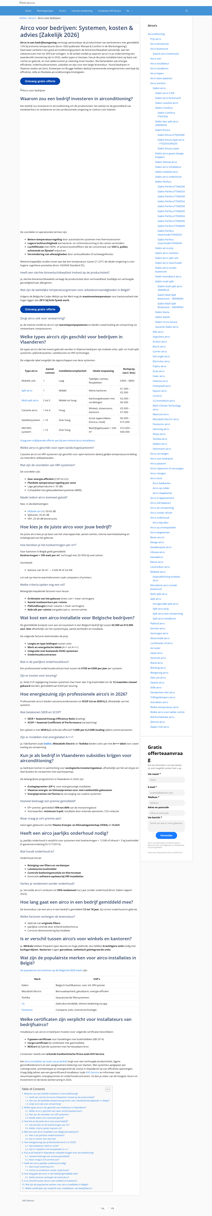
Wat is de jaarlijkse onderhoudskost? (46, 1135)
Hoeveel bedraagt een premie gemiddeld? (49, 1156)
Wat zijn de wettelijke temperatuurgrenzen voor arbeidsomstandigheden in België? (69, 1100)
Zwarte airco (157, 682)
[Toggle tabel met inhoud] (106, 1089)
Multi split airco (158, 594)
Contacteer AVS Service (109, 10)
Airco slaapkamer (162, 493)
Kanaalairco (156, 557)
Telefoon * (153, 797)
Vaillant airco (160, 443)
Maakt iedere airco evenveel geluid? (46, 1117)
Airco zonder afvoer (161, 512)
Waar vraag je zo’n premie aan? (44, 1159)
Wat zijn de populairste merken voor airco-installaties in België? (56, 1184)
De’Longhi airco (161, 356)
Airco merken (158, 83)
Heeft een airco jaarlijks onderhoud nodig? (45, 1163)
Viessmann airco (162, 448)
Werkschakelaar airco (162, 717)
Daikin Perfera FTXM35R (171, 206)
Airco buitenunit (159, 48)
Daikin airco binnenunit (168, 98)
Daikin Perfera (163, 181)
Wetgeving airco (159, 672)
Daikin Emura (162, 130)
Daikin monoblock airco (168, 276)
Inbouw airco (157, 552)
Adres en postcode (158, 807)
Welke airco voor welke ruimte (167, 712)
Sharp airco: (159, 434)
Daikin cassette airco (166, 103)
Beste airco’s (157, 537)
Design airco (157, 542)
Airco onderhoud (159, 517)
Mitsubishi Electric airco (166, 419)
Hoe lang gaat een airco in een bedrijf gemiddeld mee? (51, 1173)
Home (28, 10)
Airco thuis (156, 478)
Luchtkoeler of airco (161, 643)
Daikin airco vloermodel (168, 262)
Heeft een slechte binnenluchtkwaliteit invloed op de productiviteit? (62, 1097)
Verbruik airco (158, 658)
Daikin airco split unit (166, 258)
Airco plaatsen (158, 463)
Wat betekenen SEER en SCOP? (44, 1145)
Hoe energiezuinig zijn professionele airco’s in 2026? (50, 1142)
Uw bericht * (155, 817)
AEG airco (158, 331)
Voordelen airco (159, 702)
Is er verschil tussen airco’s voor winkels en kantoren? (50, 1180)
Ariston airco (160, 341)
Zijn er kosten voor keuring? (42, 1138)
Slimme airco (157, 722)
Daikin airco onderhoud (168, 176)
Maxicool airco (161, 414)
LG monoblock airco (164, 400)
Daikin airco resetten (166, 253)
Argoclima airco (161, 336)
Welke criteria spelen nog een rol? (45, 1128)
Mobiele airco (35, 511)
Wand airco (156, 662)
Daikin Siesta (162, 312)
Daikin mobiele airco (166, 171)
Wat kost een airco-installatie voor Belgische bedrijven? (51, 1131)
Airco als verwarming (162, 507)
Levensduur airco (160, 566)
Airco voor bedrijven (161, 458)
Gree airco (158, 371)
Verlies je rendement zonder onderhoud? (49, 1170)
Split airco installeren (164, 618)
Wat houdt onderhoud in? (41, 1166)
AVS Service (92, 1072)
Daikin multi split (164, 281)
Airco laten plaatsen (161, 78)
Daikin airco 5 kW (164, 93)
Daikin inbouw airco (166, 162)
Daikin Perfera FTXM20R (171, 186)
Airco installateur (159, 63)
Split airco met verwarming (168, 613)
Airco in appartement (162, 498)
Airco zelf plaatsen (160, 502)
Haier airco (159, 376)
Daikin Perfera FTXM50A (171, 216)
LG (23, 1003)
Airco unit (155, 58)
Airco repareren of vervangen (167, 468)
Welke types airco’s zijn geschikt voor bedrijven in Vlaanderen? (55, 1107)
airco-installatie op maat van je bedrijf (46, 1061)
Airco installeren (159, 68)
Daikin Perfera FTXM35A (171, 201)
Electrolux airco (161, 361)
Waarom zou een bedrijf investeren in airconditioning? (51, 1093)
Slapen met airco (159, 726)
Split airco (26, 390)
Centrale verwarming (82, 10)
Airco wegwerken (160, 532)
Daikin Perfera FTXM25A (171, 191)
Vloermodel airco (159, 638)
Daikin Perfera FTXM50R (171, 221)
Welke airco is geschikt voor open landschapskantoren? (55, 1111)
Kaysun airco (160, 390)
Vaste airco (156, 653)
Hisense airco (160, 381)
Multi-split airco (30, 400)
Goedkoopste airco (160, 547)
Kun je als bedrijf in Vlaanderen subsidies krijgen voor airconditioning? (59, 1152)
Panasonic (27, 1009)
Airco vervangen (159, 453)
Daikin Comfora (164, 107)
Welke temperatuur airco (164, 707)
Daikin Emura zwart (168, 148)
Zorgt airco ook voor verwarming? (45, 1104)
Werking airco (158, 667)
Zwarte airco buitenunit (166, 53)
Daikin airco (159, 88)
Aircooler (155, 648)
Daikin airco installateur (168, 167)
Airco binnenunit (159, 43)
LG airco (157, 395)
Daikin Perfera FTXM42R (171, 211)
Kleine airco (156, 562)
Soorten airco (157, 628)
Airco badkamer (162, 483)
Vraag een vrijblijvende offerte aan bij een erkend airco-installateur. (58, 440)
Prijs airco (155, 39)
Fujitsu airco (159, 366)
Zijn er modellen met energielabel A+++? (48, 1149)
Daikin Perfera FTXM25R (171, 196)
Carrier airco (160, 351)
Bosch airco (159, 346)
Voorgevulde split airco (165, 603)
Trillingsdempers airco (162, 697)
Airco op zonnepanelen (163, 527)
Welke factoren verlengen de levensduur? (49, 1177)
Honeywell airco (162, 386)
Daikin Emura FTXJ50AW (171, 135)
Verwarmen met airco (162, 692)
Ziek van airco (158, 677)
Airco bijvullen (160, 522)
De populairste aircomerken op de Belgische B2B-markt (51, 970)
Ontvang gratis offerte (40, 81)
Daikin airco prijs (164, 248)
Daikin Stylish (162, 317)
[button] (187, 10)
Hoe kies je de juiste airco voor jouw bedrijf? (46, 1121)
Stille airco (156, 687)
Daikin (48, 743)
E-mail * (152, 787)
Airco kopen (157, 73)
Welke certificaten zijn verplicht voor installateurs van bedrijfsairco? (58, 1188)
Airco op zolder (161, 488)
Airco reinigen (158, 473)
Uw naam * (154, 774)
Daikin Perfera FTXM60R (171, 226)
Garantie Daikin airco (166, 326)
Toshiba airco (160, 439)
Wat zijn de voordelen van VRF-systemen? (49, 1114)
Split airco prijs (161, 608)
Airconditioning (156, 34)
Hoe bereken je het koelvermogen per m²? (49, 1124)
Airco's (32, 18)
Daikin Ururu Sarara (166, 322)
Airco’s (62, 10)
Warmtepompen (45, 10)
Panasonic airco (161, 424)
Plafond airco (157, 623)
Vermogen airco (159, 633)
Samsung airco (161, 429)
